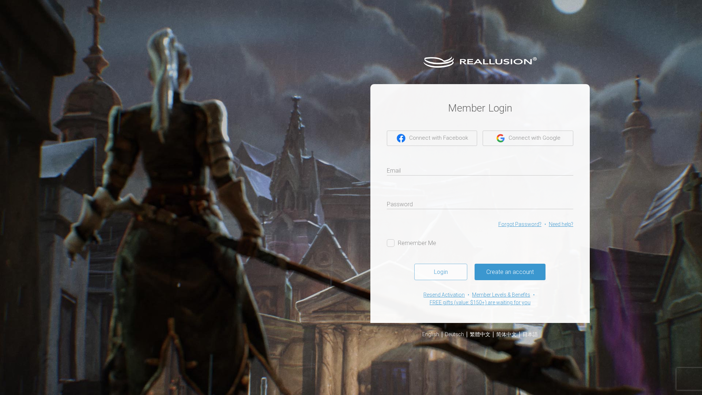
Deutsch (454, 334)
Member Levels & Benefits (501, 295)
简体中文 (506, 334)
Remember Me (417, 243)
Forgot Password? (519, 224)
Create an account (510, 271)
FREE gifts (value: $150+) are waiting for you (480, 302)
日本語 (530, 334)
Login (441, 271)
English (430, 334)
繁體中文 (480, 334)
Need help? (561, 224)
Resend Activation (444, 295)
